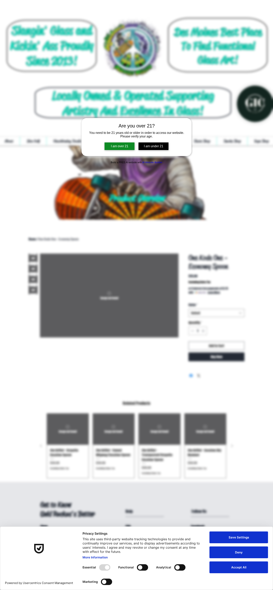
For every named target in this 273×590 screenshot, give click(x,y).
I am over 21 (119, 146)
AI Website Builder (152, 162)
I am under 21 (153, 146)
